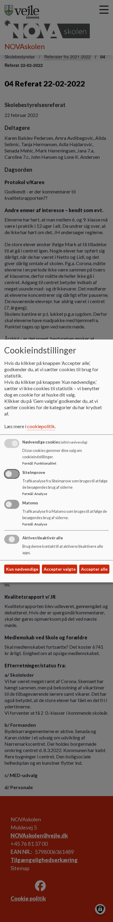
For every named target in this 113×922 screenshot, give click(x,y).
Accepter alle (94, 569)
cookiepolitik (41, 426)
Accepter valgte (60, 569)
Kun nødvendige (22, 569)
